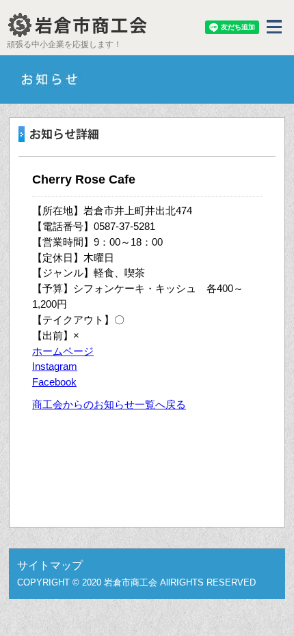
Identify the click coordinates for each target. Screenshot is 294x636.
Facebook (54, 382)
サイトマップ (50, 565)
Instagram (54, 366)
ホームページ (63, 351)
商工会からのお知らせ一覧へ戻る (109, 404)
